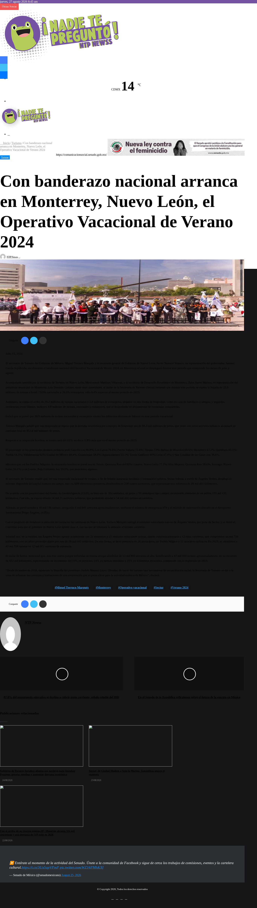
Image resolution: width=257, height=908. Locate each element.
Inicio (6, 143)
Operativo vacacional (133, 587)
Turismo (16, 143)
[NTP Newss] (59, 62)
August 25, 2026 (71, 875)
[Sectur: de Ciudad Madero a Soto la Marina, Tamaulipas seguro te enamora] (130, 746)
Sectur (159, 587)
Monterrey (104, 587)
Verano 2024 (180, 587)
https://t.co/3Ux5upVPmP (40, 867)
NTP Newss (12, 257)
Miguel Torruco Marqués (72, 587)
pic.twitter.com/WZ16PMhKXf (81, 867)
